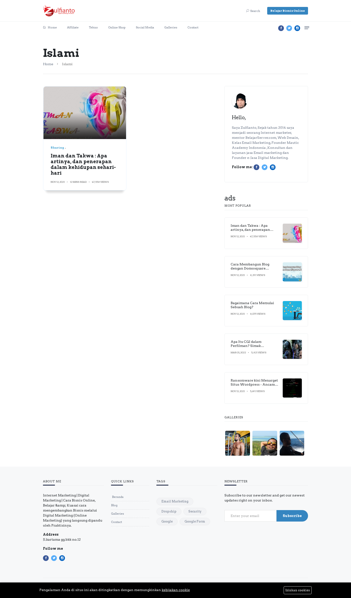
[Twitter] (289, 28)
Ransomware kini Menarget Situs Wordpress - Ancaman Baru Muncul (255, 384)
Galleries (170, 27)
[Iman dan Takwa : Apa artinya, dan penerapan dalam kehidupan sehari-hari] (84, 112)
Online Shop (117, 27)
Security (195, 511)
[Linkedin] (297, 28)
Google (167, 521)
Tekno (93, 27)
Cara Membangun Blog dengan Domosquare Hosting (250, 268)
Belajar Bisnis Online (287, 10)
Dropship (168, 511)
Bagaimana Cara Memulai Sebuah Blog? (252, 305)
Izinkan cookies (297, 590)
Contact (192, 27)
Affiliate (73, 27)
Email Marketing (174, 501)
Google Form (195, 521)
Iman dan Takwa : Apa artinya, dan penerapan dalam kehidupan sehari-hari (83, 164)
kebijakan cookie (176, 590)
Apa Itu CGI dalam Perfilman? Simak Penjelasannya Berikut (250, 346)
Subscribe (292, 516)
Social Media (145, 27)
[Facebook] (281, 28)
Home (52, 27)
